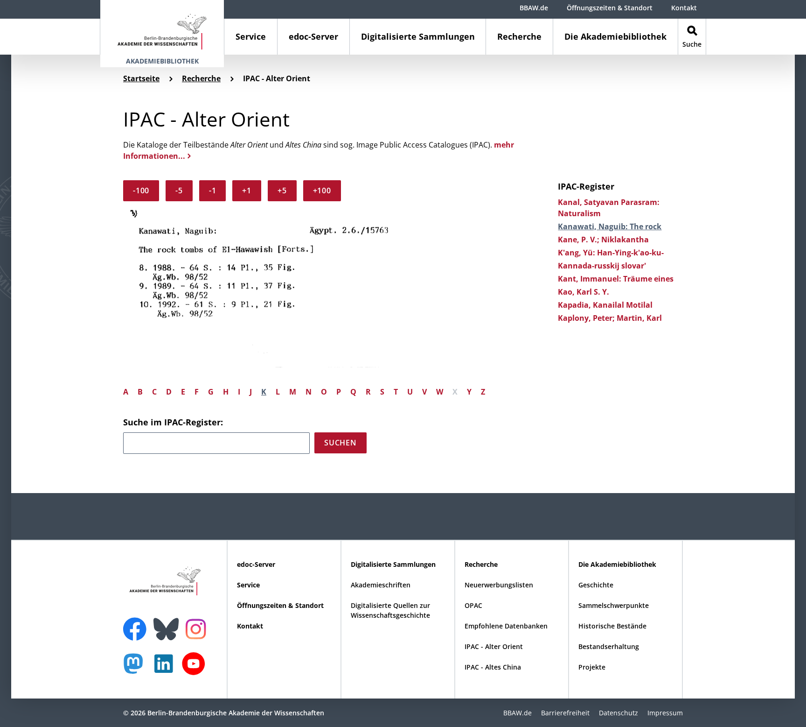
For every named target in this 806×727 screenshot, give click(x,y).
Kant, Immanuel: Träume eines (616, 279)
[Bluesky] (168, 623)
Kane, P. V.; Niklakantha (603, 239)
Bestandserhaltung (608, 646)
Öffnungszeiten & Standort (610, 7)
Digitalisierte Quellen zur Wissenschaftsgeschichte (390, 610)
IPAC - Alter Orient (494, 646)
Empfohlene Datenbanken (506, 625)
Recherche (519, 36)
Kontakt (684, 7)
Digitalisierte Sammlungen (418, 36)
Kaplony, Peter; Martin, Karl (610, 318)
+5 (282, 190)
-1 (212, 190)
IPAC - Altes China (493, 667)
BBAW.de (534, 7)
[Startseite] (162, 27)
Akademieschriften (380, 584)
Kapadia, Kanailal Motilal (605, 305)
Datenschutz (618, 712)
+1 (246, 190)
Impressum (665, 712)
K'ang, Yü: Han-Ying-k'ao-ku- (611, 252)
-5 (179, 190)
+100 (322, 190)
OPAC (473, 605)
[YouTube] (196, 668)
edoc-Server (313, 36)
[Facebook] (137, 623)
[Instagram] (198, 628)
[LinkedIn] (166, 668)
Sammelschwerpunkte (613, 605)
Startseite (141, 78)
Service (251, 36)
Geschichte (595, 584)
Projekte (591, 667)
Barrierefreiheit (565, 712)
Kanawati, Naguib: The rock (609, 226)
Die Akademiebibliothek (615, 36)
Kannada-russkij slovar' (602, 266)
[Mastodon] (136, 668)
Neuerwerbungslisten (499, 584)
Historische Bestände (612, 625)
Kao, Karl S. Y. (583, 292)
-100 (141, 190)
